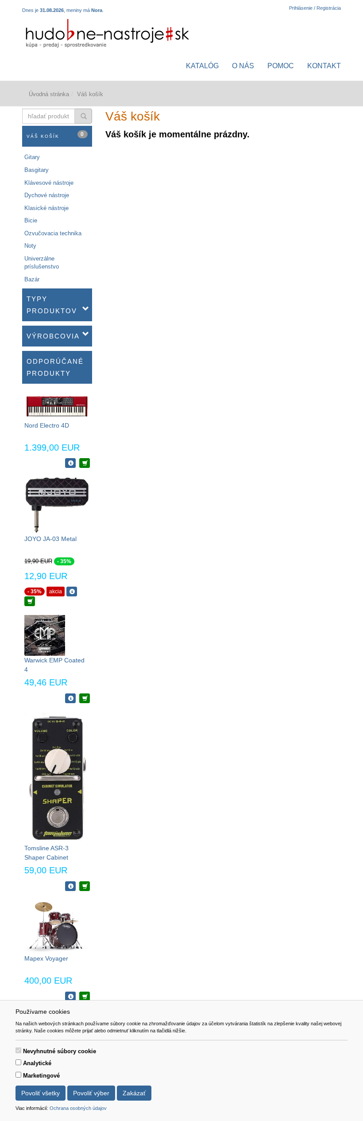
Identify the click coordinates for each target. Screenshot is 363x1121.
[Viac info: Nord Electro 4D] (70, 463)
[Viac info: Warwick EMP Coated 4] (70, 698)
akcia (55, 591)
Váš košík (56, 135)
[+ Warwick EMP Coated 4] (84, 698)
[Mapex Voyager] (56, 926)
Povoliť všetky (40, 1093)
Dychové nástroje (46, 195)
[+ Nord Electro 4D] (84, 463)
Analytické (37, 1063)
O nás (243, 66)
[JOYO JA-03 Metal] (56, 505)
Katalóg (202, 66)
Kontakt (324, 66)
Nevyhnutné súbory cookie (59, 1051)
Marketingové (41, 1075)
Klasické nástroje (46, 208)
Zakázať (134, 1093)
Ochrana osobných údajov (78, 1108)
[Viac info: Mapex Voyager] (70, 996)
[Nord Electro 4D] (56, 406)
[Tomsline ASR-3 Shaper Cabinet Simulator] (57, 777)
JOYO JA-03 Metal (50, 538)
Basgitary (36, 170)
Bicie (30, 220)
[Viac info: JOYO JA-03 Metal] (71, 591)
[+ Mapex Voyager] (84, 996)
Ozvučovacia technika (52, 233)
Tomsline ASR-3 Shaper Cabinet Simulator (46, 857)
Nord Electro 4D (46, 425)
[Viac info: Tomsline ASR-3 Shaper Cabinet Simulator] (70, 886)
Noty (30, 245)
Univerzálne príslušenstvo (41, 262)
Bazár (31, 279)
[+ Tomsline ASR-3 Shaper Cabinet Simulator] (84, 886)
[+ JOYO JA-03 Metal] (29, 601)
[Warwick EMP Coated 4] (44, 635)
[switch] (18, 1050)
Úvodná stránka (49, 94)
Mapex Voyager (46, 958)
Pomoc (280, 66)
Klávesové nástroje (48, 182)
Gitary (32, 157)
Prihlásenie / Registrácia (315, 8)
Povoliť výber (91, 1093)
